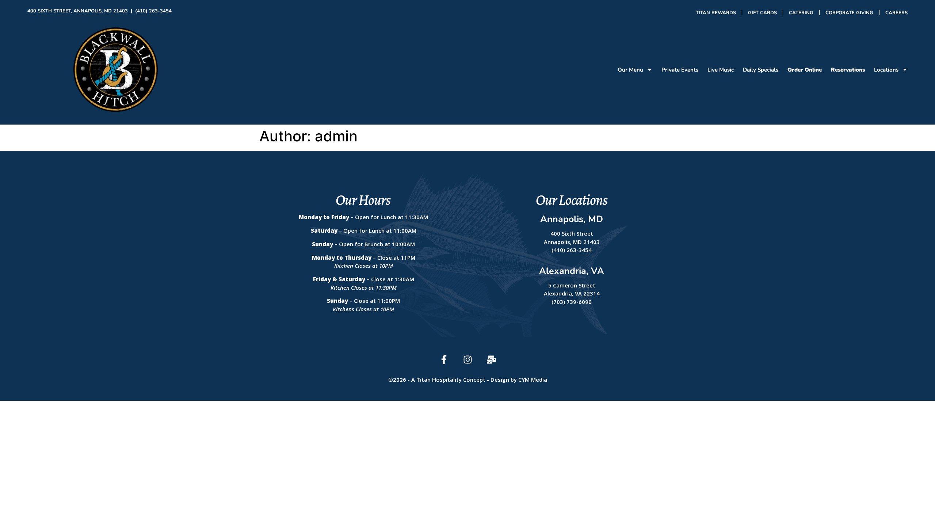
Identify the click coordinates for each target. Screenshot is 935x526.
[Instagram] (467, 359)
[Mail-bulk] (491, 359)
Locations (886, 69)
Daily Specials (760, 69)
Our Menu (630, 69)
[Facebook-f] (444, 359)
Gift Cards (762, 12)
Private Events (679, 69)
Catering (801, 12)
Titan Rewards (716, 12)
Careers (896, 12)
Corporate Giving (849, 12)
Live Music (720, 69)
